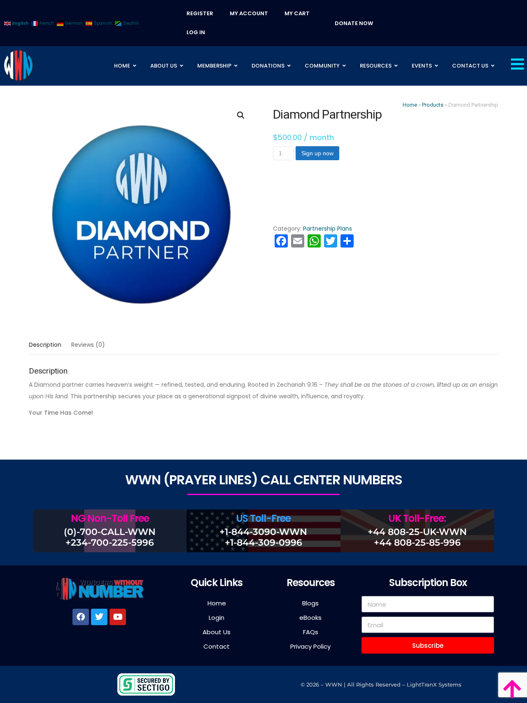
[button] (240, 115)
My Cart (297, 13)
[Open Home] (134, 66)
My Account (249, 13)
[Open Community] (344, 66)
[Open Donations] (289, 66)
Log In (196, 32)
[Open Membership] (235, 66)
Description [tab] (45, 345)
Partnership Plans (327, 228)
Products (432, 105)
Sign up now (317, 153)
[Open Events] (436, 66)
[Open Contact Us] (492, 66)
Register (200, 13)
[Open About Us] (181, 66)
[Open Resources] (396, 66)
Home (410, 105)
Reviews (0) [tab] (88, 345)
